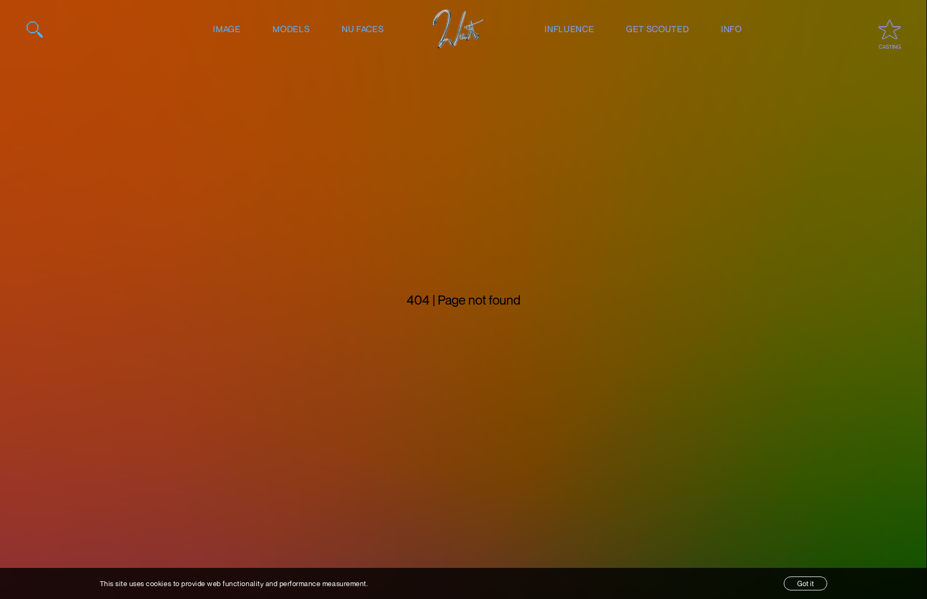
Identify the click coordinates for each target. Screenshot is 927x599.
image (226, 29)
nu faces (363, 29)
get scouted (657, 29)
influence (569, 29)
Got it (805, 583)
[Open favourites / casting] (890, 29)
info (731, 29)
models (291, 29)
